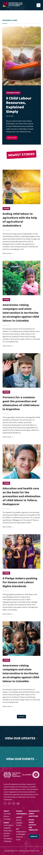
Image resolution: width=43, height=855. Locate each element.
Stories (6, 208)
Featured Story (13, 93)
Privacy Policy (35, 851)
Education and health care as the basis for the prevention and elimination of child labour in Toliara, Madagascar (21, 496)
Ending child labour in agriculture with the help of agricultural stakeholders (20, 220)
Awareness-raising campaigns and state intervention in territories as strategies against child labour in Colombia (21, 313)
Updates (19, 822)
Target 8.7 (7, 828)
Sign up (34, 836)
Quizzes (7, 833)
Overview (7, 813)
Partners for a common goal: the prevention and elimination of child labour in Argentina (21, 403)
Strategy (7, 819)
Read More (12, 138)
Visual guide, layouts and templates (33, 824)
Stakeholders (21, 831)
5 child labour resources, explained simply (19, 105)
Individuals (20, 834)
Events (19, 825)
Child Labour (9, 825)
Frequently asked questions (34, 814)
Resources (8, 830)
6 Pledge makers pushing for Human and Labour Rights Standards (20, 582)
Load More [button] (21, 717)
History (6, 816)
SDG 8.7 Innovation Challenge (8, 839)
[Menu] (38, 5)
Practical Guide (19, 838)
